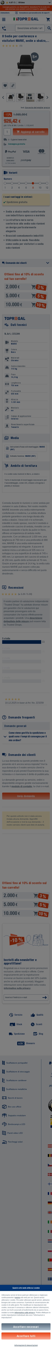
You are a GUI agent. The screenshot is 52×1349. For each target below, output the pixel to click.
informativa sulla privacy (25, 1313)
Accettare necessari (26, 1326)
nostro (17, 1298)
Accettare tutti (26, 1336)
